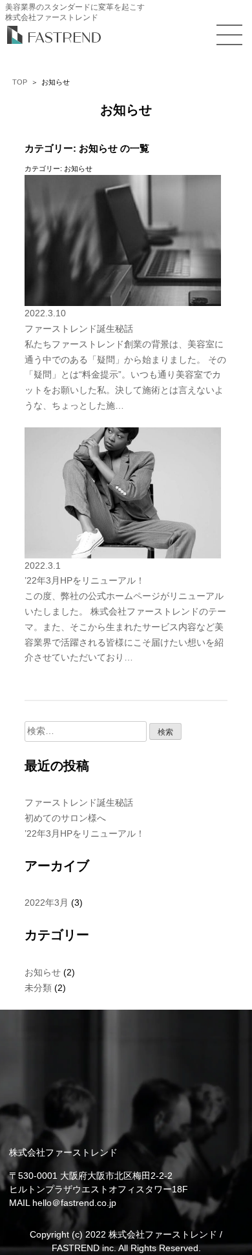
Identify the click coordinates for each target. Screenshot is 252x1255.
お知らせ (43, 972)
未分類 (38, 988)
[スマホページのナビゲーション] (229, 35)
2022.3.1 (43, 565)
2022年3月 (46, 902)
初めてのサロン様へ (65, 818)
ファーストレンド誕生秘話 (79, 328)
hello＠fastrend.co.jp (74, 1203)
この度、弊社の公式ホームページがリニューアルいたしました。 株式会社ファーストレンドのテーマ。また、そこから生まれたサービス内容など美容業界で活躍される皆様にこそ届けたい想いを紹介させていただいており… (125, 626)
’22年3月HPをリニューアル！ (85, 580)
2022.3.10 (45, 313)
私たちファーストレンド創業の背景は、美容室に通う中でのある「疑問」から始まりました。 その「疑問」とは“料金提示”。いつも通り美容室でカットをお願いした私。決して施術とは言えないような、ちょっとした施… (125, 375)
